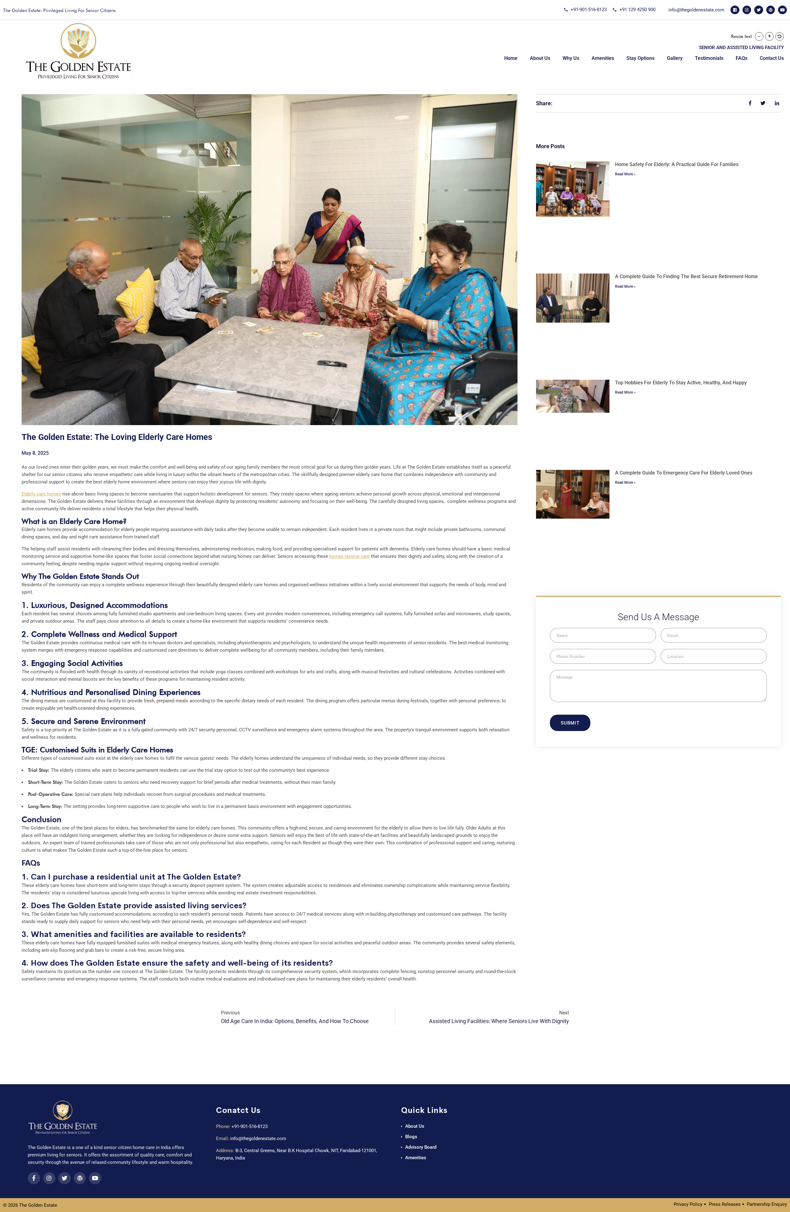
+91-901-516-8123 (249, 1126)
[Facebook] (734, 10)
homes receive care (349, 556)
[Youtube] (782, 10)
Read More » (625, 174)
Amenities (603, 58)
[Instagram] (746, 10)
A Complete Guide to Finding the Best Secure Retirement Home (686, 276)
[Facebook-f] (34, 1178)
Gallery (675, 58)
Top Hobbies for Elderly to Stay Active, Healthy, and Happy (681, 383)
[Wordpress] (770, 10)
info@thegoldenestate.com (258, 1138)
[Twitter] (758, 10)
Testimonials (709, 58)
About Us (540, 58)
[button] (759, 36)
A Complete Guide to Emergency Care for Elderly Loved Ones (683, 473)
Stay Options (640, 58)
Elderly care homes (41, 494)
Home (511, 58)
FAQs (741, 58)
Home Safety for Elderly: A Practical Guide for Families (676, 164)
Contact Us (772, 58)
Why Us (571, 58)
